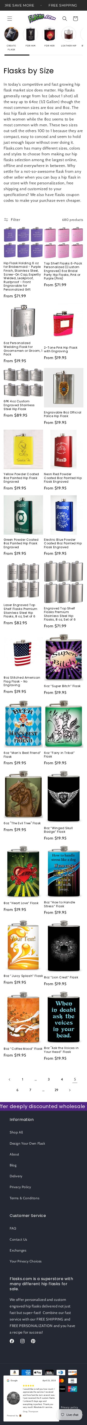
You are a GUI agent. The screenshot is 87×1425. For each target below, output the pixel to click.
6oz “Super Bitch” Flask (62, 686)
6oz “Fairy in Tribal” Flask (59, 754)
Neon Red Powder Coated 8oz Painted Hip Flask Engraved (63, 478)
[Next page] (69, 1090)
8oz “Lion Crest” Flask (61, 977)
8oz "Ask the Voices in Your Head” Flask (61, 1050)
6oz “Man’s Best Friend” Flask (22, 754)
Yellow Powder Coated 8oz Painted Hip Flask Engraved (21, 478)
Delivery (16, 1176)
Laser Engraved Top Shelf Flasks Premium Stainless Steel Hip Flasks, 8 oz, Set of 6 (20, 610)
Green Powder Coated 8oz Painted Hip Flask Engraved (21, 543)
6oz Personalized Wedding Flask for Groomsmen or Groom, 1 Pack (23, 348)
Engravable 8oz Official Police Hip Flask (62, 414)
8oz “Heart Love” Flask (21, 903)
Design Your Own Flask (27, 1143)
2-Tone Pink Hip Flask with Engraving (61, 349)
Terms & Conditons (24, 1198)
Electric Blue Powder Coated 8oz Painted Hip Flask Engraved (63, 543)
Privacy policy (69, 1407)
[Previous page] (9, 1079)
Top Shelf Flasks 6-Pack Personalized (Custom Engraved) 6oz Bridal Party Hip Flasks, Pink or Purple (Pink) (63, 271)
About (14, 1154)
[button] (9, 18)
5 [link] (75, 1079)
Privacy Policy (20, 1187)
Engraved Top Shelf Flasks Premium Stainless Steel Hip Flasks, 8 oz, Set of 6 (60, 614)
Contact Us (18, 1239)
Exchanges (18, 1250)
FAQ (13, 1228)
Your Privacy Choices (26, 1261)
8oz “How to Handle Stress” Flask (59, 904)
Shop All (16, 1132)
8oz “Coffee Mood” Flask (23, 1049)
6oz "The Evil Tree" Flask (22, 823)
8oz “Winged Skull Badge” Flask (58, 830)
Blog (13, 1165)
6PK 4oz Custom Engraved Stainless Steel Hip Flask (19, 405)
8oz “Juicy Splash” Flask (23, 976)
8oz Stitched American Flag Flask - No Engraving (22, 681)
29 (56, 1090)
